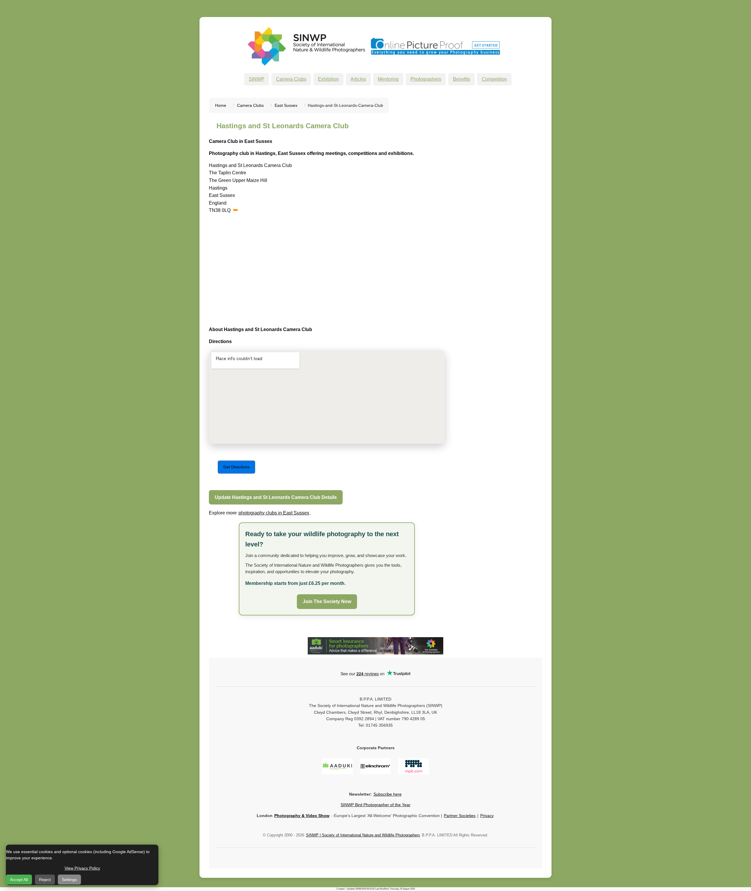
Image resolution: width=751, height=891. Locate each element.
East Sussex (286, 105)
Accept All (19, 879)
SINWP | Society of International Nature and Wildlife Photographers (363, 835)
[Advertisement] (258, 270)
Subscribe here (387, 794)
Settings (69, 879)
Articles (358, 79)
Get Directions (236, 467)
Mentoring (388, 79)
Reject (45, 879)
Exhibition (328, 79)
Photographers (425, 79)
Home (220, 105)
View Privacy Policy (82, 868)
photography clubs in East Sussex (274, 512)
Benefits (461, 79)
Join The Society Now (327, 601)
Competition (494, 79)
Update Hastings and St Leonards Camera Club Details (276, 497)
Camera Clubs (291, 79)
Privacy (487, 815)
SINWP (256, 79)
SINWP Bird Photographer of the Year (375, 804)
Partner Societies (460, 815)
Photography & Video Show (301, 815)
